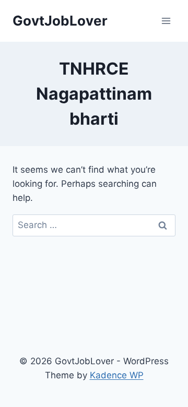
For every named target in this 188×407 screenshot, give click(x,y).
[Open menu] (165, 21)
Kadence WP (117, 375)
